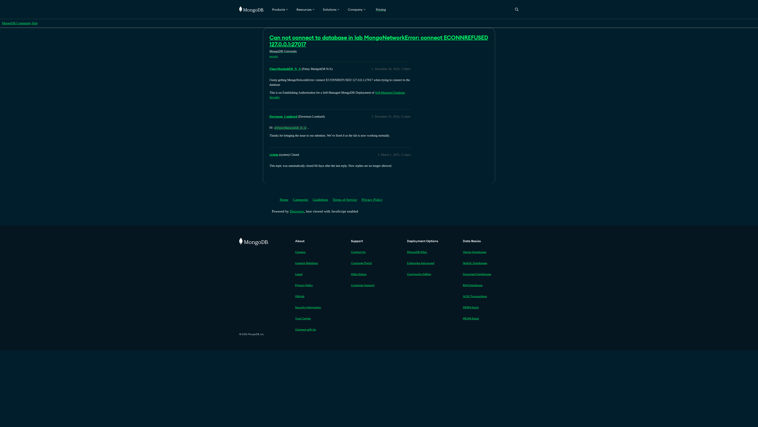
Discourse (297, 211)
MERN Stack (471, 307)
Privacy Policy (372, 200)
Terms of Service (345, 200)
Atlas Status (359, 274)
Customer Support (362, 285)
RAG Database (472, 285)
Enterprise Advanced (420, 263)
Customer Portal (361, 263)
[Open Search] (517, 9)
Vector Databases (474, 252)
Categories (300, 200)
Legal (298, 274)
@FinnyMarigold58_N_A (290, 127)
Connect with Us (305, 329)
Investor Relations (306, 263)
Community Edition (419, 274)
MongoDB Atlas (417, 252)
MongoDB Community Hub (20, 23)
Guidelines (320, 200)
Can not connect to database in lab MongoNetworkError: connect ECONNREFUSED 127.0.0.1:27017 (378, 41)
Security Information (308, 307)
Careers (300, 252)
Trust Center (303, 318)
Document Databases (477, 274)
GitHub (299, 296)
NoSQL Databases (475, 263)
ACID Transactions (475, 296)
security (273, 56)
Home (284, 200)
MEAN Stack (471, 318)
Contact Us (358, 252)
